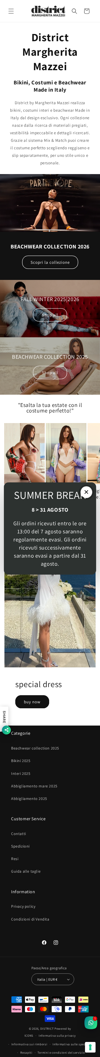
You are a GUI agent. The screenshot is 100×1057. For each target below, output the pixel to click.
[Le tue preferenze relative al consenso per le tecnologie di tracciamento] (90, 1047)
